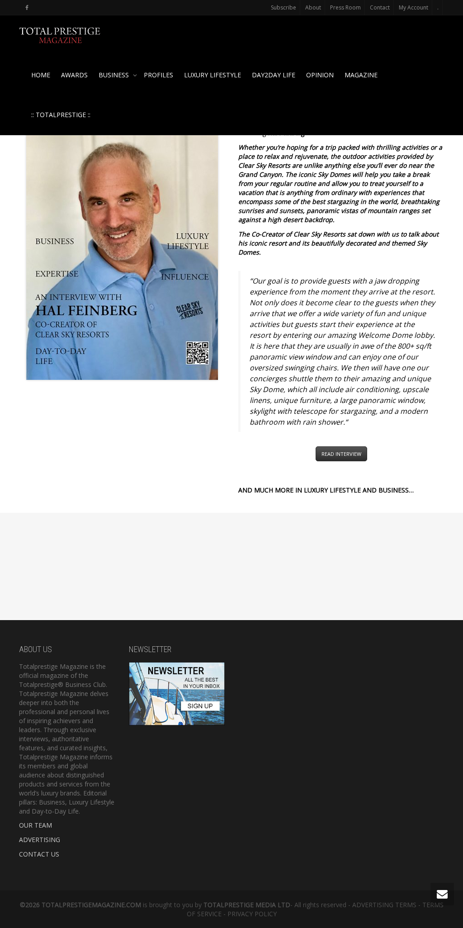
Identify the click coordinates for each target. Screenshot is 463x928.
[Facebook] (26, 7)
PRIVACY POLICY (252, 913)
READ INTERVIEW (341, 453)
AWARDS (74, 75)
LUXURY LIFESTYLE (212, 75)
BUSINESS (115, 75)
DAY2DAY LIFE (273, 75)
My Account (413, 7)
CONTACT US (39, 854)
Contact (380, 7)
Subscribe (283, 7)
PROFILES (158, 75)
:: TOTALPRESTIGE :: (60, 114)
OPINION (320, 75)
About (313, 7)
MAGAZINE (361, 75)
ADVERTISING (39, 839)
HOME (40, 75)
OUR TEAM (35, 825)
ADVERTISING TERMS (384, 904)
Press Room (345, 7)
